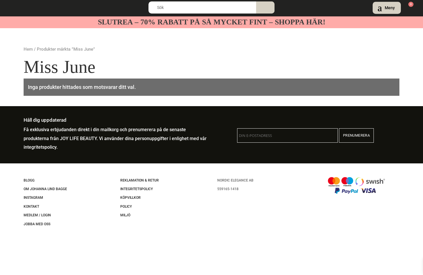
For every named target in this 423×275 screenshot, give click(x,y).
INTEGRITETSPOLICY (136, 189)
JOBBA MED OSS (37, 224)
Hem (28, 49)
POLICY (126, 207)
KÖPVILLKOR (130, 198)
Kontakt (31, 207)
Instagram (33, 198)
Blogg (29, 180)
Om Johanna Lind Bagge (45, 189)
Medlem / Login (37, 215)
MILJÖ (125, 215)
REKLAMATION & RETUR (139, 180)
